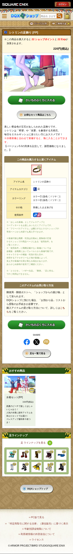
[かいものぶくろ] (67, 16)
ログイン (62, 4)
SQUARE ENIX (15, 4)
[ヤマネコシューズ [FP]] (49, 467)
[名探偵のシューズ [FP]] (61, 467)
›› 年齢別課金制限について (36, 528)
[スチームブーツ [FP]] (36, 455)
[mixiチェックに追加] (46, 342)
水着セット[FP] (14, 397)
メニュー (4, 16)
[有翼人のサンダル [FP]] (24, 455)
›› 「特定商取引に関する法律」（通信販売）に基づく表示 (36, 523)
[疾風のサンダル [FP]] (24, 467)
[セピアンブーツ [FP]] (49, 455)
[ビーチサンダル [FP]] (61, 455)
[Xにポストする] (36, 342)
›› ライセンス (36, 539)
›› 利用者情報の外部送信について (36, 534)
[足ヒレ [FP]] (36, 467)
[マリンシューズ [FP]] (12, 467)
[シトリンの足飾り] (36, 170)
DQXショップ (25, 16)
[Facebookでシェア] (27, 342)
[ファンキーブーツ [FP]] (12, 455)
